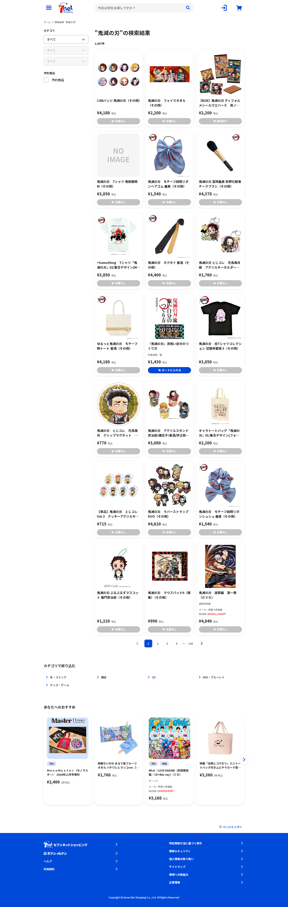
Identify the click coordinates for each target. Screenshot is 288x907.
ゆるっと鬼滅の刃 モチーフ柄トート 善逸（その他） (117, 346)
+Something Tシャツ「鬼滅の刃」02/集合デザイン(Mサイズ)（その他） (118, 265)
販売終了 (222, 121)
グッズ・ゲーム (59, 685)
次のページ (202, 643)
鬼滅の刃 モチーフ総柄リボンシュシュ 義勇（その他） (219, 514)
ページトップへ (232, 827)
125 (190, 643)
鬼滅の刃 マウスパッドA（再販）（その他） (169, 595)
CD (153, 677)
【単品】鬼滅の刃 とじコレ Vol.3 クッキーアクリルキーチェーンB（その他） (118, 514)
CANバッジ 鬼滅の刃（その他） (118, 100)
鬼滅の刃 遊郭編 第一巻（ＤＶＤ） (217, 595)
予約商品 (49, 73)
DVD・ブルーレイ (213, 677)
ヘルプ (48, 861)
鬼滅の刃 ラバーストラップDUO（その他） (168, 514)
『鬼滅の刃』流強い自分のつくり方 (168, 346)
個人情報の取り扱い (181, 859)
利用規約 (49, 869)
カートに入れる (171, 370)
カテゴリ (49, 30)
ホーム (47, 22)
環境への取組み (178, 874)
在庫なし (120, 121)
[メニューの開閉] (49, 8)
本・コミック (58, 677)
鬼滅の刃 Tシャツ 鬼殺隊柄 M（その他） (117, 184)
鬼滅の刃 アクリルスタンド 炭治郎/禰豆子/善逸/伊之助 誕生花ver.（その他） (169, 433)
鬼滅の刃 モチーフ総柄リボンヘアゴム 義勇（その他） (168, 184)
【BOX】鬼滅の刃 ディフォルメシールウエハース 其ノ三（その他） (219, 102)
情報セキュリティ (180, 851)
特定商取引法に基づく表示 (185, 843)
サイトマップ (177, 867)
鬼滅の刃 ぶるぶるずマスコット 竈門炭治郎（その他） (118, 595)
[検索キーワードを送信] (188, 7)
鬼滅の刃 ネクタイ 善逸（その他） (168, 265)
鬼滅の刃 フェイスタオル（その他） (167, 102)
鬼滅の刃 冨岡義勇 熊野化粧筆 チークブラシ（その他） (220, 184)
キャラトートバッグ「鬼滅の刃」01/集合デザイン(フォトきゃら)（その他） (219, 433)
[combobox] (144, 8)
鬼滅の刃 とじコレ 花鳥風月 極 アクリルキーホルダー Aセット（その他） (220, 265)
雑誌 (103, 677)
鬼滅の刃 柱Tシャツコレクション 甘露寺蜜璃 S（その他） (220, 346)
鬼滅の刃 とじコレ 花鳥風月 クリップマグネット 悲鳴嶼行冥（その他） (117, 433)
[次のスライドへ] (244, 759)
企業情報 (174, 882)
